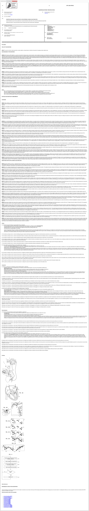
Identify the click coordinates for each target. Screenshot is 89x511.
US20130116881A (7, 496)
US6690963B (6, 500)
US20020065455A (7, 505)
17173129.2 (10, 14)
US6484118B (6, 501)
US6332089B (6, 503)
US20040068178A (7, 507)
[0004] (10, 498)
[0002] (11, 496)
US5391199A (6, 499)
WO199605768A (6, 504)
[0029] (9, 499)
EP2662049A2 (6, 498)
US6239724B (6, 502)
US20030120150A (7, 506)
